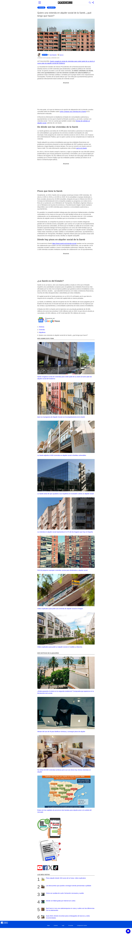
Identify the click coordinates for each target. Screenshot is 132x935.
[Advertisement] (66, 95)
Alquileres (51, 7)
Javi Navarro (53, 54)
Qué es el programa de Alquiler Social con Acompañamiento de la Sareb (61, 417)
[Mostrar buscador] (89, 3)
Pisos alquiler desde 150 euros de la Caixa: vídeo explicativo (66, 878)
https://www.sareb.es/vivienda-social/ (64, 243)
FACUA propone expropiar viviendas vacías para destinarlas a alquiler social (62, 570)
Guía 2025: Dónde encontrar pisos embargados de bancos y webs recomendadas (68, 917)
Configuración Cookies (82, 925)
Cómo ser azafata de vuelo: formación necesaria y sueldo (65, 893)
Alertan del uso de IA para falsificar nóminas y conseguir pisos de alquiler (61, 731)
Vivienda (41, 7)
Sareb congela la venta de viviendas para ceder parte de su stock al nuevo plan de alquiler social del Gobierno (64, 377)
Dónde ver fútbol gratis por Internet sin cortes (60, 900)
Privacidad (70, 925)
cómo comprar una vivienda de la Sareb (73, 111)
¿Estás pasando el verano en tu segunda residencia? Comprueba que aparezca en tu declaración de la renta (65, 692)
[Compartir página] (93, 3)
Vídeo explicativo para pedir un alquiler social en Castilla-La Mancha (59, 647)
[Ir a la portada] (65, 2)
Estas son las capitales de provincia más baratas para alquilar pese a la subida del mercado (64, 811)
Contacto (56, 925)
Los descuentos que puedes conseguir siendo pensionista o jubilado (68, 885)
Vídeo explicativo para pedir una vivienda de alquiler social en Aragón (60, 608)
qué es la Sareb (81, 148)
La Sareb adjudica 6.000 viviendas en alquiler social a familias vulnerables (61, 455)
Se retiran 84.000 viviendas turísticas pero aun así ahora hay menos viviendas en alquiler (64, 771)
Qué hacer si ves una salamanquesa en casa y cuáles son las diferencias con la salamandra (70, 909)
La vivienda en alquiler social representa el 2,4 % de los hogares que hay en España (65, 532)
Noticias (41, 327)
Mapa (48, 925)
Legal (63, 925)
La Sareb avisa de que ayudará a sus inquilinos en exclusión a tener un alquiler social (65, 493)
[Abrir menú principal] (39, 3)
